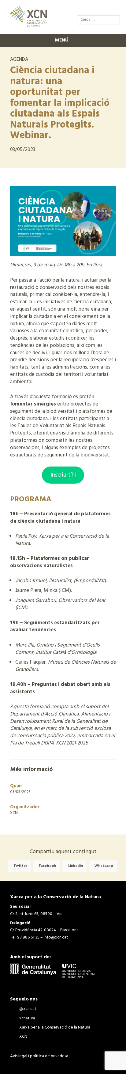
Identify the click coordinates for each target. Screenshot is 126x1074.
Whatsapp (103, 866)
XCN (114, 8)
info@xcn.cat (56, 937)
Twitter (20, 866)
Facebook (47, 866)
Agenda (19, 59)
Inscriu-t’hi (63, 475)
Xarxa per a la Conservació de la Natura (103, 8)
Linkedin (75, 866)
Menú (62, 40)
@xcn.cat (81, 8)
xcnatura (92, 8)
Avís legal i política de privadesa (39, 1056)
